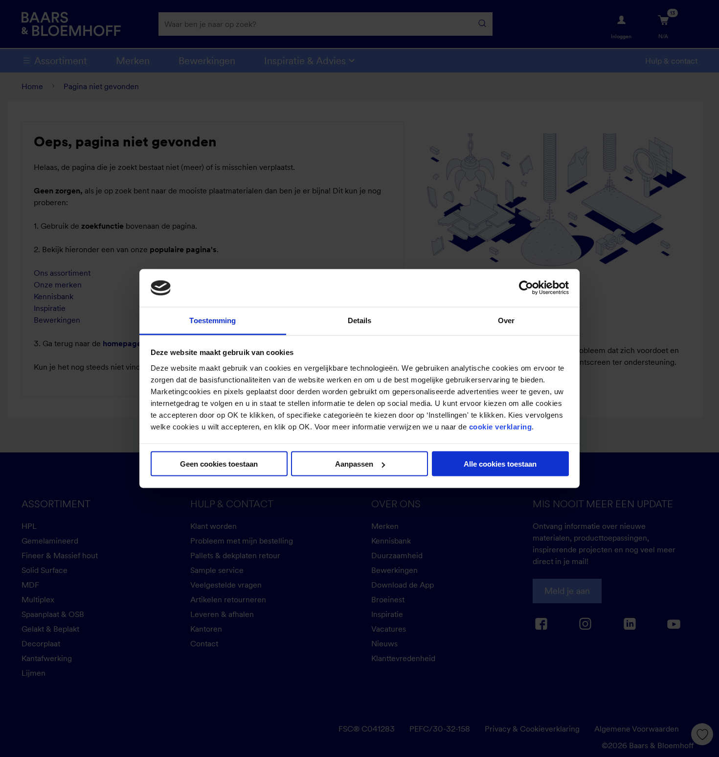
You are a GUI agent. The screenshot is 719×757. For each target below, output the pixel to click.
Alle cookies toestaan (500, 464)
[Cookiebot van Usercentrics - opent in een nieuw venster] (526, 288)
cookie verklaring (500, 426)
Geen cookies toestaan (219, 464)
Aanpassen (354, 464)
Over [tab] (506, 320)
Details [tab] (360, 320)
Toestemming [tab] (212, 320)
